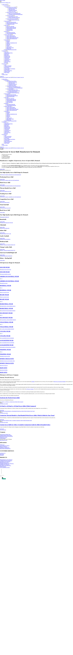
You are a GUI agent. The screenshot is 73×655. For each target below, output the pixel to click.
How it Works (6, 138)
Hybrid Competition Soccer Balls (14, 90)
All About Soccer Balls (4, 403)
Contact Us (2, 146)
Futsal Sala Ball (7, 93)
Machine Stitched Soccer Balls (11, 91)
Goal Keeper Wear (7, 130)
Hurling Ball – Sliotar (10, 118)
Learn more (2, 410)
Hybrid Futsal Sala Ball (10, 96)
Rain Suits (6, 133)
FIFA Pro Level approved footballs (59, 381)
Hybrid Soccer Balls (9, 88)
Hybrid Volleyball (9, 101)
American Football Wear (8, 123)
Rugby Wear (6, 125)
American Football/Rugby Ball (11, 114)
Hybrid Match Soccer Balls (13, 89)
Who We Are (4, 134)
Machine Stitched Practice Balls (14, 92)
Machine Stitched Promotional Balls (10, 120)
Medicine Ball (8, 119)
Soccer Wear (6, 122)
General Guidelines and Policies (9, 139)
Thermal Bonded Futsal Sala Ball (12, 95)
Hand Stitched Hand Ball (10, 104)
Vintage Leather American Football (12, 109)
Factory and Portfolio (7, 136)
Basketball (8, 112)
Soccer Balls (6, 80)
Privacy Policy (6, 143)
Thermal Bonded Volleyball (11, 100)
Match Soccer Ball (12, 83)
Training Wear (6, 131)
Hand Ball (6, 103)
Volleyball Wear (7, 128)
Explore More (2, 179)
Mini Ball (8, 115)
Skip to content (2, 0)
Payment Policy (7, 140)
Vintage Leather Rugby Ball (11, 108)
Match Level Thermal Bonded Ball (14, 86)
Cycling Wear (6, 129)
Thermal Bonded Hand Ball (11, 105)
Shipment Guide (7, 142)
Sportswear (4, 121)
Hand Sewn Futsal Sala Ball (11, 94)
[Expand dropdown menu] (7, 79)
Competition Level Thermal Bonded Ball (15, 87)
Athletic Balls (4, 79)
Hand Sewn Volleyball (10, 98)
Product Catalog (5, 145)
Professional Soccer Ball (13, 82)
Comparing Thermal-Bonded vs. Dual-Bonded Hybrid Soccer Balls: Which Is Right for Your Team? (27, 415)
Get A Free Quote (3, 429)
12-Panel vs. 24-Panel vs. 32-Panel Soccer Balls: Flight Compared (18, 406)
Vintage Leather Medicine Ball (11, 110)
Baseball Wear (6, 124)
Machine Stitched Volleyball (11, 99)
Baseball (7, 113)
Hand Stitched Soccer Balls (11, 81)
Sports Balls (6, 111)
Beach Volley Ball (9, 102)
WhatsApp (4, 478)
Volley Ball (6, 97)
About (5, 135)
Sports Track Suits (7, 132)
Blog (3, 144)
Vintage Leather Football (10, 107)
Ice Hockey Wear (7, 127)
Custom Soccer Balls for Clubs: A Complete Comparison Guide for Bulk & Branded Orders (25, 424)
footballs (33, 381)
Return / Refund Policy (8, 141)
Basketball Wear (7, 126)
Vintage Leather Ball (7, 106)
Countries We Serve (7, 137)
